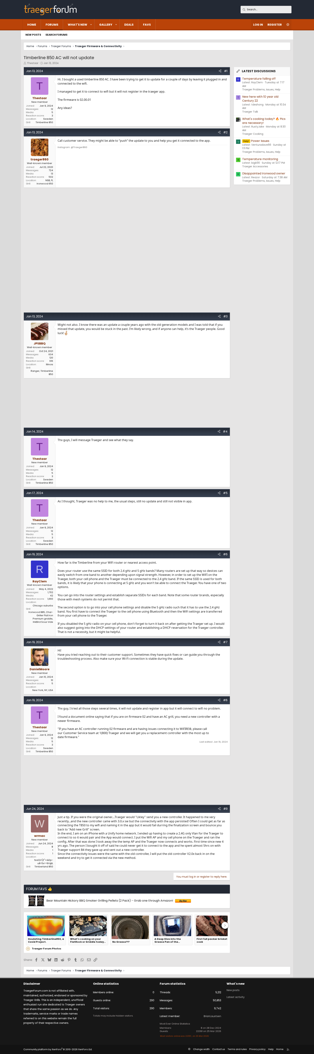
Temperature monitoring (260, 159)
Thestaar (32, 63)
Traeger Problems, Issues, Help (261, 89)
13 (52, 173)
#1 (226, 71)
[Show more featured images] (225, 925)
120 (51, 357)
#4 (225, 431)
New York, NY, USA (42, 690)
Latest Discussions (259, 71)
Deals (129, 25)
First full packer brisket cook (212, 941)
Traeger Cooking (252, 134)
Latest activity (236, 997)
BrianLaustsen (212, 1016)
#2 (225, 132)
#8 (225, 700)
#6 (225, 554)
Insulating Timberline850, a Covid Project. (46, 941)
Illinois (49, 364)
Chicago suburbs (43, 605)
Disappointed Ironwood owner (263, 173)
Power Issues (256, 141)
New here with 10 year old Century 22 (260, 99)
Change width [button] (201, 1049)
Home (31, 25)
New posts (33, 35)
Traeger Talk (250, 111)
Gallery (105, 25)
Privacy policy (257, 1049)
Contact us (218, 1049)
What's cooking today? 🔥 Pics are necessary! (263, 121)
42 (51, 595)
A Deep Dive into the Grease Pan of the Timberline (167, 941)
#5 (225, 493)
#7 (225, 642)
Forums (52, 25)
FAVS (147, 25)
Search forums (56, 35)
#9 (225, 809)
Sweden (48, 119)
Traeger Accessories (255, 166)
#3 (225, 316)
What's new (77, 25)
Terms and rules (237, 1049)
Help (271, 1049)
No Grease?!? (121, 942)
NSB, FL (49, 180)
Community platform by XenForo (57, 1049)
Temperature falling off (259, 79)
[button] (91, 24)
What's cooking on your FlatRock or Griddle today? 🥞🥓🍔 (87, 941)
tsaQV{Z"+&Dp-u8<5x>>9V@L (43, 861)
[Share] (220, 71)
